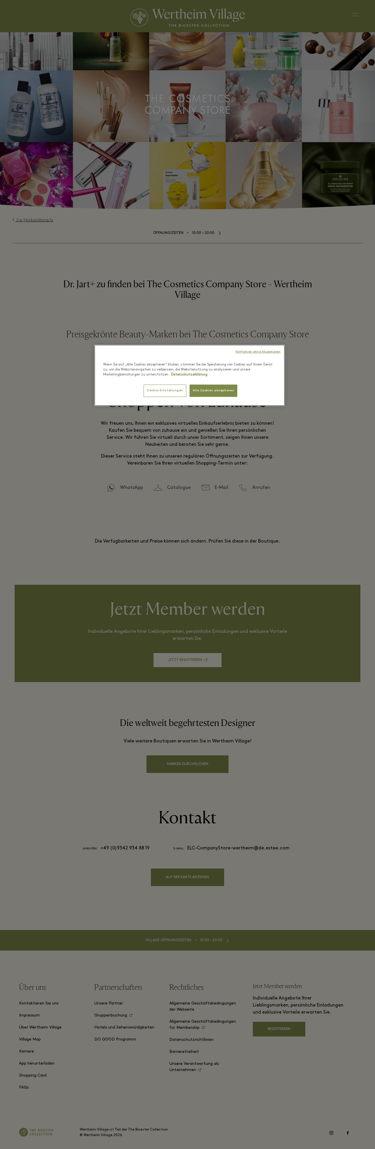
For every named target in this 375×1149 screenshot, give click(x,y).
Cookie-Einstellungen (165, 390)
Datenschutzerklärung (189, 374)
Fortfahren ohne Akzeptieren (258, 351)
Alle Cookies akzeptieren (213, 390)
